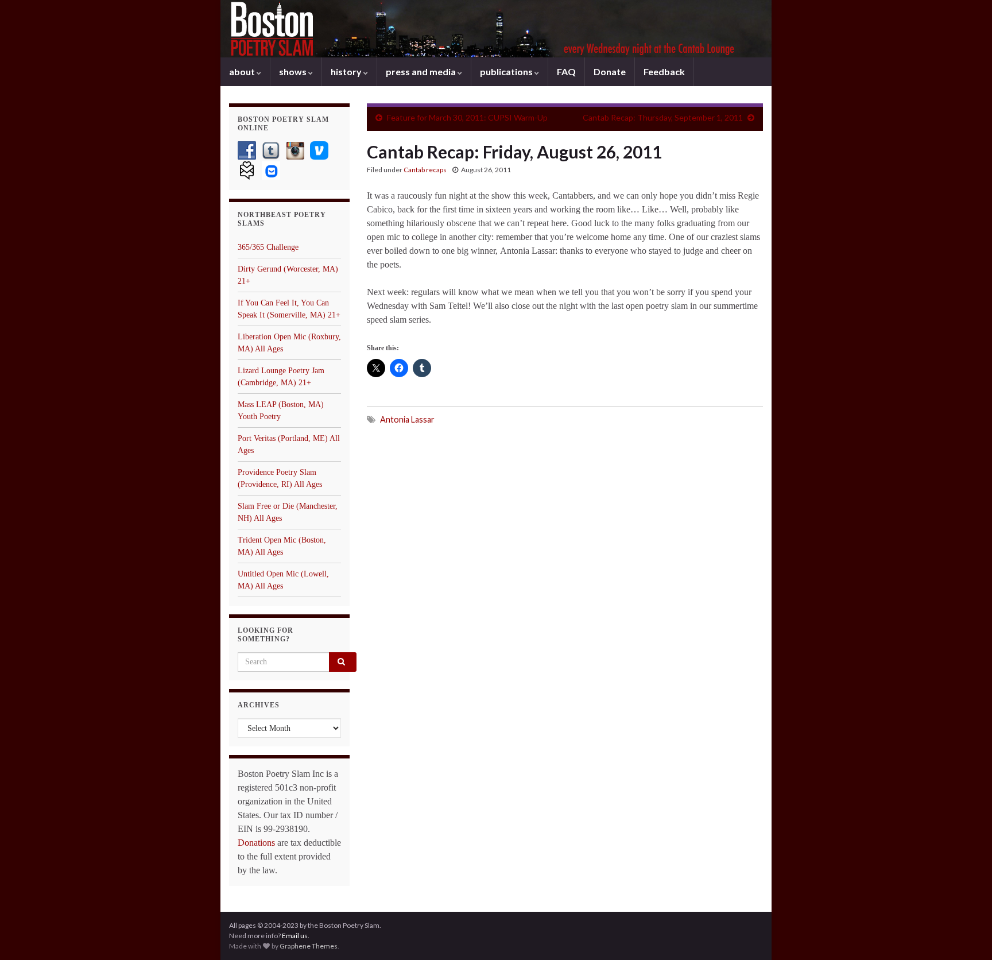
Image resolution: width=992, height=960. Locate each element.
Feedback (664, 71)
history (347, 71)
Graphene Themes (309, 946)
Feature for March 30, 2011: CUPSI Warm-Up (467, 117)
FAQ (566, 71)
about (243, 71)
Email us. (295, 935)
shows (293, 71)
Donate (610, 71)
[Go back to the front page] (496, 28)
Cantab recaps (425, 169)
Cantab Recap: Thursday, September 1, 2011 (663, 117)
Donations (256, 842)
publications (507, 71)
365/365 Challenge (268, 247)
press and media (422, 71)
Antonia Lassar (407, 419)
